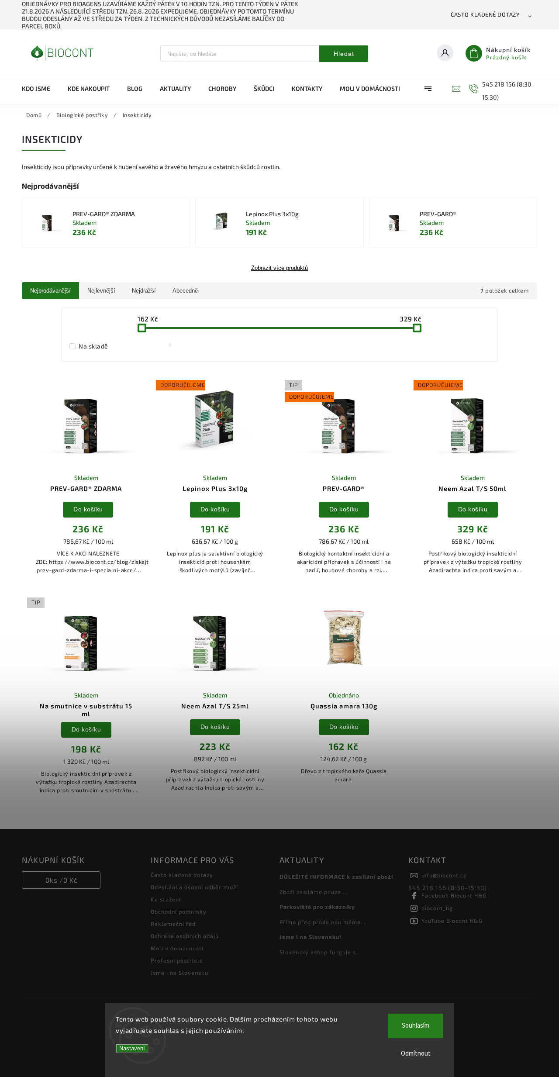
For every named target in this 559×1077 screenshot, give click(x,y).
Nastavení (132, 1048)
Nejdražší (144, 290)
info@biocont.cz (443, 875)
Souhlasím (415, 1025)
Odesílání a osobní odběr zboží (194, 887)
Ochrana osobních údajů (185, 935)
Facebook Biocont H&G (454, 895)
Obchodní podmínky (179, 911)
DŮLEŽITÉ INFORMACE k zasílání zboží (336, 876)
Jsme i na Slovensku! (311, 936)
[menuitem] (40, 89)
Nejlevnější (101, 290)
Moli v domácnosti (177, 948)
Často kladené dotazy (485, 14)
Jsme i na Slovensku (179, 972)
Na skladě (125, 346)
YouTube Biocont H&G (452, 920)
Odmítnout (416, 1053)
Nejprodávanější (50, 290)
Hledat (344, 53)
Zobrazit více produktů (279, 268)
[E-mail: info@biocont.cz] (455, 89)
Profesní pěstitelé (177, 960)
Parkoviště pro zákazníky (317, 906)
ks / (61, 880)
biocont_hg (437, 907)
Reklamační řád (173, 923)
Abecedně (185, 290)
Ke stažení (166, 899)
